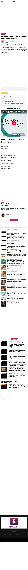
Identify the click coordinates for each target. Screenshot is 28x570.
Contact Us (21, 534)
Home (5, 534)
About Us (9, 534)
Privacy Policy (15, 534)
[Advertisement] (14, 19)
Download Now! (5, 93)
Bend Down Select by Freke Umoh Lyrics (14, 103)
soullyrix (7, 42)
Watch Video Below (10, 101)
